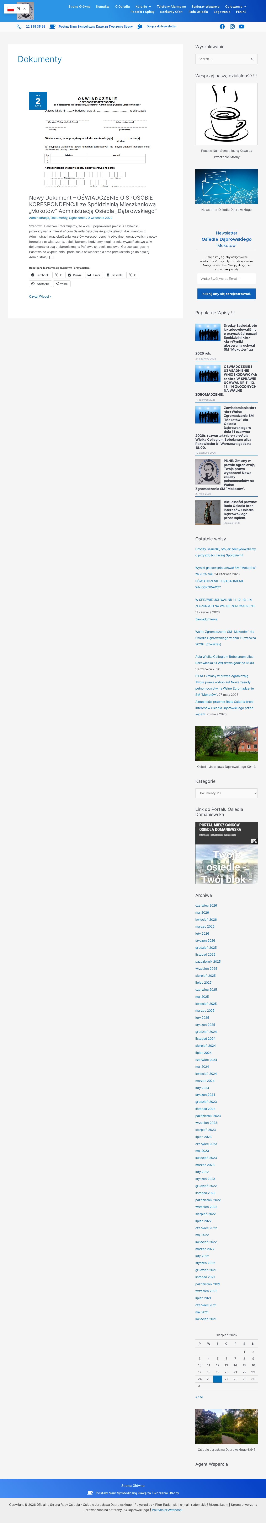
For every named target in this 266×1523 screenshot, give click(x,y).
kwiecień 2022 (206, 1242)
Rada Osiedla (198, 12)
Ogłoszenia (233, 7)
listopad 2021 (205, 1277)
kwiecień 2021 (205, 1319)
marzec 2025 (204, 1010)
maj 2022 (202, 1235)
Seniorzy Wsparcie (205, 7)
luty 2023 (202, 1172)
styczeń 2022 (205, 1263)
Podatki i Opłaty (143, 12)
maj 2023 (202, 1151)
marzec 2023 (205, 1165)
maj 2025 (202, 997)
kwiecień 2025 (206, 1004)
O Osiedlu (122, 7)
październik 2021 (207, 1284)
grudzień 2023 (206, 1102)
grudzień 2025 (206, 948)
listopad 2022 (205, 1193)
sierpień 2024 (205, 1046)
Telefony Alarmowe (171, 7)
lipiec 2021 (203, 1298)
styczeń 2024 (205, 1095)
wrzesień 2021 (206, 1291)
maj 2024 (202, 1067)
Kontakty (103, 7)
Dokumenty (59, 218)
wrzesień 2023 (206, 1123)
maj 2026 (202, 912)
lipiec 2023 (203, 1137)
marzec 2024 (205, 1081)
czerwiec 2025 (206, 990)
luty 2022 (202, 1256)
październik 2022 (208, 1200)
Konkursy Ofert (171, 12)
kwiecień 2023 (206, 1158)
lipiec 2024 (203, 1053)
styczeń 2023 (205, 1179)
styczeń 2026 (205, 941)
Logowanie (222, 12)
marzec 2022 (204, 1249)
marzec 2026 (204, 926)
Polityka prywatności (167, 1510)
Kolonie (141, 7)
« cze (199, 1397)
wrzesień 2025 (206, 969)
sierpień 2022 (205, 1214)
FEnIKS (241, 12)
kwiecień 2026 (206, 920)
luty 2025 (202, 1018)
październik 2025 (208, 961)
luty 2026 (202, 933)
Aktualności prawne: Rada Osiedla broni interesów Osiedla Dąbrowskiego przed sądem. (224, 708)
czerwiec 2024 (206, 1060)
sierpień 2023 (205, 1130)
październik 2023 (208, 1116)
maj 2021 (201, 1312)
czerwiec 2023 (206, 1144)
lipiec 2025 (203, 982)
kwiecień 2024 (206, 1074)
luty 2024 (202, 1088)
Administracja (39, 218)
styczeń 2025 (205, 1025)
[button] (143, 6)
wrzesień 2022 (206, 1207)
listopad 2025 (205, 954)
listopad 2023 (205, 1109)
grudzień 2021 (205, 1270)
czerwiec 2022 (206, 1228)
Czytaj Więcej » (40, 296)
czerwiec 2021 (206, 1305)
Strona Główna (79, 7)
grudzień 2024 (206, 1032)
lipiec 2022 (203, 1221)
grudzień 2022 (206, 1186)
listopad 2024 (205, 1039)
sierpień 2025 (205, 976)
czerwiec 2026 (206, 905)
